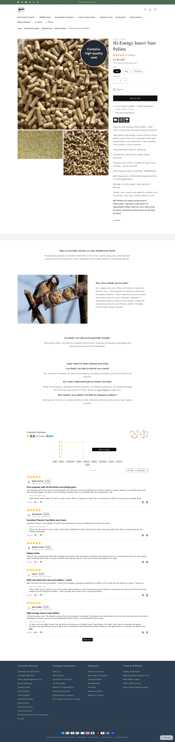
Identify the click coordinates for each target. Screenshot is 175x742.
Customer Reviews (25, 699)
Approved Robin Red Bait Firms (136, 675)
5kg (126, 71)
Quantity (116, 76)
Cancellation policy (121, 737)
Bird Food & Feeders (31, 28)
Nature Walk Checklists (97, 675)
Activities (92, 687)
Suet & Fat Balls (60, 28)
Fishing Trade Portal (131, 672)
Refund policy (82, 737)
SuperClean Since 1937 (62, 679)
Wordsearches (94, 683)
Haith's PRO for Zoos (132, 683)
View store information (124, 113)
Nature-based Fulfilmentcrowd (135, 687)
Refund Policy (23, 703)
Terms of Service (25, 711)
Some (87, 465)
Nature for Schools (96, 695)
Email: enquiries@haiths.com (30, 679)
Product (111, 461)
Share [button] (117, 220)
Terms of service (107, 737)
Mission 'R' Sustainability (63, 687)
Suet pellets (70, 461)
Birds (55, 461)
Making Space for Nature (63, 695)
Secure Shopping (25, 683)
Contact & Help (24, 687)
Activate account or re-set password (33, 715)
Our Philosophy (59, 683)
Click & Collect (24, 695)
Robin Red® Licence (131, 679)
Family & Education (96, 672)
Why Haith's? (58, 675)
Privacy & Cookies (25, 707)
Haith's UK (57, 737)
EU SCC (21, 719)
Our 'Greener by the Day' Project (66, 699)
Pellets (61, 461)
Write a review (104, 449)
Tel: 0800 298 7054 (26, 675)
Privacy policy (94, 737)
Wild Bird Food (47, 28)
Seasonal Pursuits (95, 691)
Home (20, 28)
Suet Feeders (103, 390)
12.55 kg (137, 71)
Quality (94, 461)
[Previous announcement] (60, 2)
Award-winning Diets (61, 691)
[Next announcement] (115, 2)
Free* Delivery (24, 691)
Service (119, 461)
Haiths (79, 461)
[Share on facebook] (143, 502)
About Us (57, 672)
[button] (27, 17)
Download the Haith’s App (28, 672)
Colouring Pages (95, 679)
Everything (102, 461)
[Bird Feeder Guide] (121, 122)
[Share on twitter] (147, 502)
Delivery (86, 461)
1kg (117, 71)
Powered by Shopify (68, 737)
